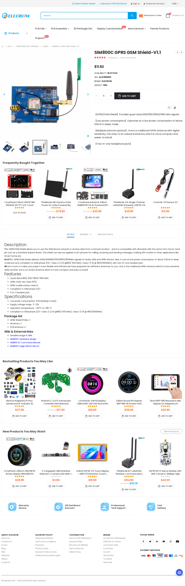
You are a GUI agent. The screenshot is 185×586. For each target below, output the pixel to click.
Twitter (150, 541)
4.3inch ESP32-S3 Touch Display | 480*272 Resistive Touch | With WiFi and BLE (92, 473)
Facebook (143, 541)
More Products (171, 431)
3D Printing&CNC (83, 28)
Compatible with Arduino (27, 46)
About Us (5, 538)
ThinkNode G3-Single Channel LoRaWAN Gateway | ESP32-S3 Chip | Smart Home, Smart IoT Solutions (129, 204)
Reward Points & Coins (46, 552)
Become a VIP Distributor (114, 3)
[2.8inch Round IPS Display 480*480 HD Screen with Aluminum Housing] (129, 382)
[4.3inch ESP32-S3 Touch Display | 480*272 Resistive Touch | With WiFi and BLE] (92, 452)
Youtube (164, 541)
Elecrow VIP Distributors (80, 538)
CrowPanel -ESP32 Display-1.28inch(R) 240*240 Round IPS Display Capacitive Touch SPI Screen (92, 402)
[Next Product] (182, 52)
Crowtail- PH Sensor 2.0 (165, 202)
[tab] (70, 234)
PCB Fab (39, 28)
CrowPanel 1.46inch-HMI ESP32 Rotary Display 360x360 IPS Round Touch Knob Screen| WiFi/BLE (19, 473)
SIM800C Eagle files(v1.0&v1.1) (24, 346)
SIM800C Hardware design (23, 339)
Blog (3, 548)
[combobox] (88, 15)
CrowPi (106, 552)
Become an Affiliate (78, 545)
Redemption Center (153, 15)
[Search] (132, 15)
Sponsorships (75, 541)
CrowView (108, 548)
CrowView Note (110, 545)
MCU (10, 46)
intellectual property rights (47, 555)
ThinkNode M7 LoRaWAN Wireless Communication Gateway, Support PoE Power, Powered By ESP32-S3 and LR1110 (129, 473)
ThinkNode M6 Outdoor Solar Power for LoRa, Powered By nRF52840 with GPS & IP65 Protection (56, 204)
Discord (177, 541)
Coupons (5, 562)
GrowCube (108, 555)
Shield (45, 46)
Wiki (30, 335)
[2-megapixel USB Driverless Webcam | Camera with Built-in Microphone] (56, 452)
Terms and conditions (45, 541)
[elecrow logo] (11, 16)
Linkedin (157, 541)
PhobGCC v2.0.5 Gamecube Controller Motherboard (56, 402)
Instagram (170, 541)
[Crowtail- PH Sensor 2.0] (165, 184)
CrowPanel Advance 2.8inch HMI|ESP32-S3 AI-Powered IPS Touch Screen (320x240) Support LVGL (92, 204)
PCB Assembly (59, 28)
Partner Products (159, 28)
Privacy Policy (41, 548)
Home (2, 46)
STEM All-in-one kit (112, 541)
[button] (87, 136)
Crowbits (107, 558)
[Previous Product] (177, 52)
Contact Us (6, 541)
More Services (136, 28)
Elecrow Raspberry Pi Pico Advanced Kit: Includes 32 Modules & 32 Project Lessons (19, 402)
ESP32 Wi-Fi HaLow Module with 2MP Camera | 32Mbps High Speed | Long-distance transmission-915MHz (165, 473)
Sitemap (5, 555)
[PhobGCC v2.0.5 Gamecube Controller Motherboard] (56, 382)
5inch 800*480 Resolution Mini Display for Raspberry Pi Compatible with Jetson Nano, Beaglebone (165, 402)
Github (4, 558)
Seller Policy (75, 552)
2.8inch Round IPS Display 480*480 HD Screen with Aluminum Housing (129, 402)
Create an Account (155, 3)
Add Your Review (128, 57)
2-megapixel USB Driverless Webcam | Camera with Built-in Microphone (56, 473)
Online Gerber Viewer (84, 3)
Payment (39, 545)
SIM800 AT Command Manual (25, 342)
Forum (4, 545)
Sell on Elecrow (76, 548)
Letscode (107, 562)
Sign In (136, 3)
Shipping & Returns (44, 538)
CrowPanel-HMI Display (114, 538)
